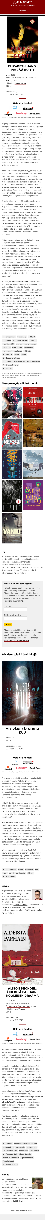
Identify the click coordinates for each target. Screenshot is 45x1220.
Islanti (16, 354)
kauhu (20, 869)
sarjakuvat (23, 1151)
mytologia (6, 347)
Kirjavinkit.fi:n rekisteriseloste (16, 640)
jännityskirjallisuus (20, 340)
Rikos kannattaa (33, 361)
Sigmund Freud (27, 1158)
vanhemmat (34, 1151)
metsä (5, 873)
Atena (8, 737)
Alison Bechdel (25, 1154)
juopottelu (7, 340)
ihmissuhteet (11, 869)
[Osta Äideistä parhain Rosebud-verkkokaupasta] (29, 1036)
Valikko (22, 10)
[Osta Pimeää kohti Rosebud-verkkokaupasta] (29, 110)
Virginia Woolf (8, 1161)
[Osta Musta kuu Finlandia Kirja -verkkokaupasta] (15, 764)
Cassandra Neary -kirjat (15, 361)
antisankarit (10, 337)
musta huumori (30, 344)
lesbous (9, 1144)
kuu (36, 869)
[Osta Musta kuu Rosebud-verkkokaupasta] (29, 764)
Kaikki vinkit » (20, 573)
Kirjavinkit (24, 2)
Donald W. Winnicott (11, 1158)
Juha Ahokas (20, 83)
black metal (22, 337)
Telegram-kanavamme (13, 601)
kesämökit (29, 869)
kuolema (33, 340)
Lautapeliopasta (20, 904)
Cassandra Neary (13, 358)
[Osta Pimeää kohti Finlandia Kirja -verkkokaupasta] (15, 110)
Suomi (23, 354)
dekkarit (31, 337)
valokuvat (18, 351)
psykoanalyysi (8, 1147)
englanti (9, 368)
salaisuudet (20, 873)
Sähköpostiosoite (13, 615)
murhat (19, 344)
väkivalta (27, 351)
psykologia (20, 1147)
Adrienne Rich (11, 1154)
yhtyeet (30, 873)
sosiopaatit (28, 347)
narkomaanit (17, 347)
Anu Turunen (20, 1009)
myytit (11, 873)
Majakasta (21, 1102)
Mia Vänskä (10, 876)
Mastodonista (36, 910)
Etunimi (7, 606)
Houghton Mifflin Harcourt (18, 1006)
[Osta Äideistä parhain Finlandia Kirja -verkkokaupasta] (15, 1036)
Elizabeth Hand (12, 365)
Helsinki (9, 354)
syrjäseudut (7, 351)
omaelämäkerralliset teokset (25, 1144)
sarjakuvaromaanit (10, 1151)
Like (8, 75)
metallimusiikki (9, 344)
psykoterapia (32, 1147)
